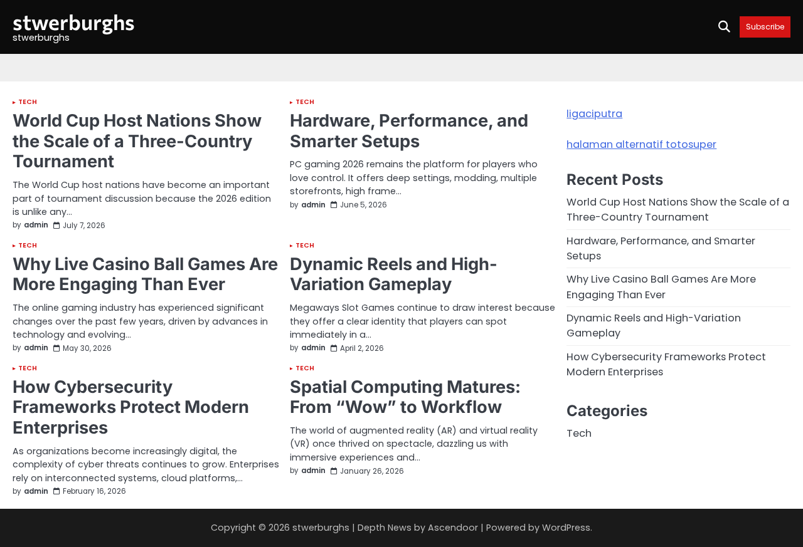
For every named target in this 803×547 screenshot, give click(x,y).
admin (36, 225)
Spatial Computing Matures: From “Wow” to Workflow (405, 397)
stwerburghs (74, 21)
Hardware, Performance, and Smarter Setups (409, 131)
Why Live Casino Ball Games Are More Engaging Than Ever (145, 274)
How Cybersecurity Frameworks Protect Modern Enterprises (131, 407)
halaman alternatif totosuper (641, 144)
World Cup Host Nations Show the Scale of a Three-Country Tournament (137, 141)
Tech (27, 102)
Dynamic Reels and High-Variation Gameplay (393, 274)
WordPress (566, 527)
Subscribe (765, 27)
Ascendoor (453, 527)
